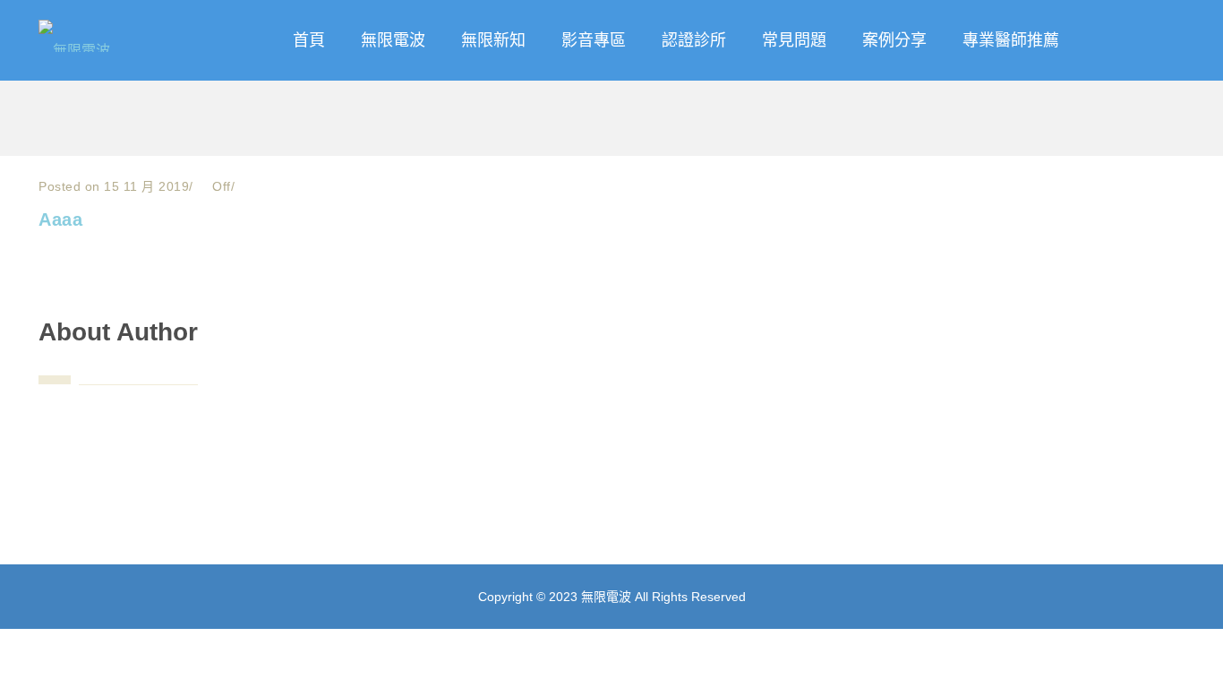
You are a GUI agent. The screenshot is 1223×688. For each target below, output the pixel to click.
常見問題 (794, 40)
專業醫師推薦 (1010, 40)
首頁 (309, 40)
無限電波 (393, 40)
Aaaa (60, 219)
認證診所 (694, 40)
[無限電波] (106, 31)
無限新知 (493, 40)
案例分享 (894, 40)
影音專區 (593, 40)
